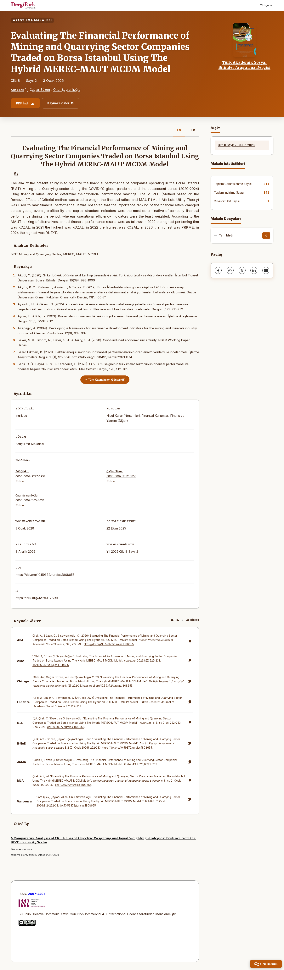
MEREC (68, 254)
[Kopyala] (189, 642)
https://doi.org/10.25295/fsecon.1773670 (35, 854)
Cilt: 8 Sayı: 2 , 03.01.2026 (236, 145)
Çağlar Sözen (40, 89)
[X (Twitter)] (242, 270)
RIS (176, 619)
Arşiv (215, 127)
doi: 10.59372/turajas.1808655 (65, 727)
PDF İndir (23, 103)
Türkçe (264, 5)
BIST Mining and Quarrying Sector (36, 254)
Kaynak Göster (58, 103)
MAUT (81, 254)
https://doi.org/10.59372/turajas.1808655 (44, 575)
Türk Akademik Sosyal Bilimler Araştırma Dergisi (244, 65)
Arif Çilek (17, 90)
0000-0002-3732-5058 (121, 476)
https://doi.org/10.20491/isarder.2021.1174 (102, 357)
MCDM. (93, 254)
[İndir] (266, 235)
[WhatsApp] (230, 270)
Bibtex (194, 619)
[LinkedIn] (253, 270)
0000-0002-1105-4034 (29, 500)
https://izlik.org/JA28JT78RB (36, 598)
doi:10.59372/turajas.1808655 (50, 665)
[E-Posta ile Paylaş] (265, 270)
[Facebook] (218, 270)
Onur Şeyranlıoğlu (66, 89)
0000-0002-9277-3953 (30, 476)
